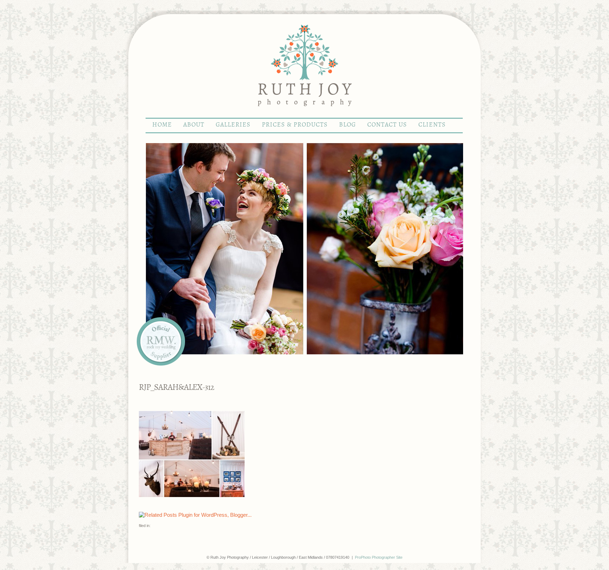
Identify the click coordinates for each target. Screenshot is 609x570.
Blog (347, 125)
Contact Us (387, 125)
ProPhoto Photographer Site (378, 557)
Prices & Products (295, 125)
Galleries (233, 125)
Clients (432, 125)
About (193, 125)
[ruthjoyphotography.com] (304, 114)
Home (162, 125)
